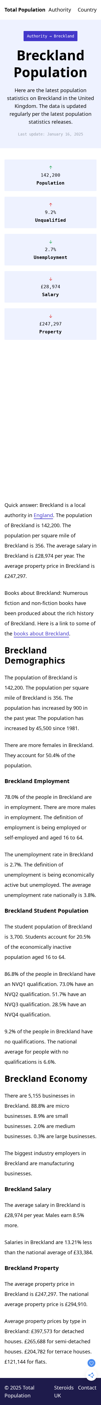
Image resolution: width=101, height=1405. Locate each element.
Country (87, 9)
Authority (60, 9)
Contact (87, 1387)
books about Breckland (41, 633)
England (43, 515)
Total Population (24, 9)
